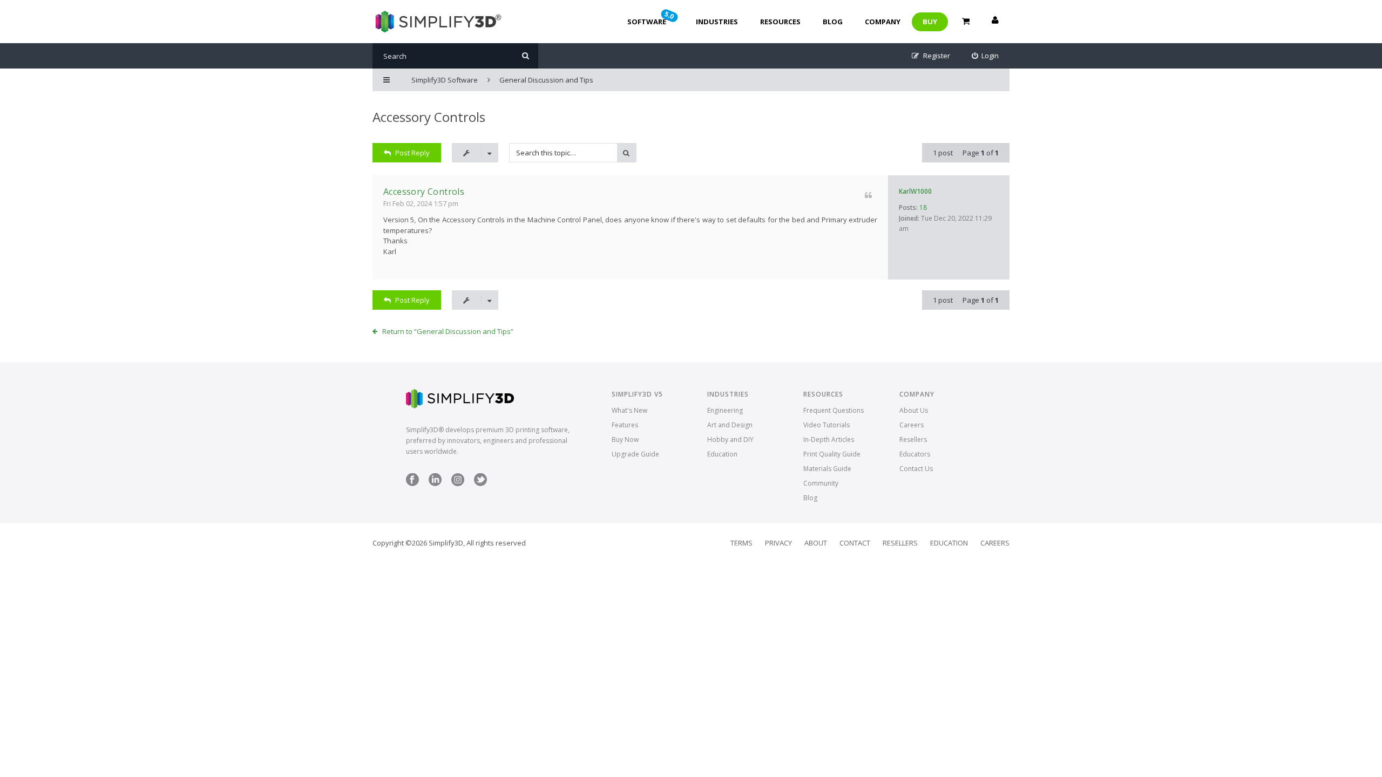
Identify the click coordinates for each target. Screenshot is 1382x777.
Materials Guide (827, 468)
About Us (913, 410)
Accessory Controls (428, 117)
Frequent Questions (833, 410)
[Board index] (437, 21)
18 (923, 207)
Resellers (913, 439)
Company (882, 21)
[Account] (995, 21)
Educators (914, 454)
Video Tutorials (826, 425)
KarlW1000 (915, 191)
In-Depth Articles (828, 439)
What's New (629, 410)
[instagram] (457, 483)
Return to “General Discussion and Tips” (447, 331)
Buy (930, 21)
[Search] (525, 56)
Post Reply (412, 153)
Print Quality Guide (832, 454)
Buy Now (625, 439)
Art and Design (730, 425)
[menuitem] (985, 56)
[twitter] (480, 483)
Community (820, 483)
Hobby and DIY (730, 439)
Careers (911, 425)
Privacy (778, 543)
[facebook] (412, 483)
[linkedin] (435, 483)
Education (722, 454)
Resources (780, 21)
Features (625, 425)
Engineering (725, 410)
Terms (741, 543)
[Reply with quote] (868, 195)
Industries (717, 21)
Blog (833, 21)
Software (651, 17)
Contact (854, 543)
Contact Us (916, 468)
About (815, 543)
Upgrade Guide (635, 454)
